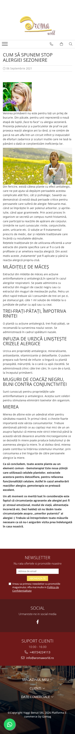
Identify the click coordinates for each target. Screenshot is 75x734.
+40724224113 (39, 652)
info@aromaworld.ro (39, 658)
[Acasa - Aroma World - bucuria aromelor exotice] (37, 25)
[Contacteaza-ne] (51, 44)
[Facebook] (37, 622)
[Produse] (5, 45)
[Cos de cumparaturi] (61, 44)
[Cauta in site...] (70, 44)
